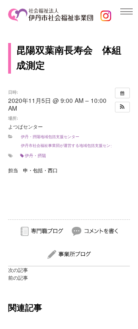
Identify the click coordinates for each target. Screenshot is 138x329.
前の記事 (18, 278)
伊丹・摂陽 (35, 155)
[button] (122, 107)
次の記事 (18, 270)
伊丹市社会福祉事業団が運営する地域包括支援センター (69, 145)
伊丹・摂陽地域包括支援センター (50, 136)
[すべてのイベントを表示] (122, 93)
